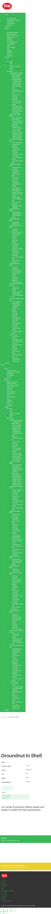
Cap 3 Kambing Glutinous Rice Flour (16, 284)
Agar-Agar (15, 207)
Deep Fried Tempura (15, 241)
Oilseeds (9, 50)
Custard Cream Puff (17, 122)
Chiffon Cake (15, 361)
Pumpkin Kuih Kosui (17, 154)
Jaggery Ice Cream (17, 136)
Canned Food (10, 37)
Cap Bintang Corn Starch (16, 73)
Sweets (11, 68)
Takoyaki (14, 238)
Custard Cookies (16, 129)
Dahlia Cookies (16, 131)
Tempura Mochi (16, 109)
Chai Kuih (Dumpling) (15, 229)
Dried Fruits (10, 40)
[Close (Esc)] (1, 910)
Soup (11, 63)
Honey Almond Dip (17, 341)
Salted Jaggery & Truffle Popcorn (16, 190)
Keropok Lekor (16, 223)
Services (7, 27)
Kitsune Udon (15, 149)
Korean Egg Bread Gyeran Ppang (17, 75)
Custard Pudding (16, 137)
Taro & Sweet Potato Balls (17, 161)
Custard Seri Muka (17, 121)
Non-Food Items (11, 47)
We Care (9, 25)
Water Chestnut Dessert (16, 216)
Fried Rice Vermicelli (14, 349)
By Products (10, 71)
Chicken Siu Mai (16, 81)
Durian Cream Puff (17, 111)
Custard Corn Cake (17, 132)
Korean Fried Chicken (15, 274)
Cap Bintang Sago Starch (14, 219)
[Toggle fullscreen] (9, 910)
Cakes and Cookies (15, 66)
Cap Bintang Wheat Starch (14, 264)
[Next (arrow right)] (5, 912)
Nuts (8, 49)
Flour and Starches (12, 42)
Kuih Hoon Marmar (17, 142)
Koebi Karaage (16, 212)
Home (2, 717)
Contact (7, 363)
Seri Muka (14, 179)
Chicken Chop (16, 94)
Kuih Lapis (15, 156)
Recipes (7, 57)
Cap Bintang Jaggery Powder (15, 165)
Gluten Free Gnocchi (15, 236)
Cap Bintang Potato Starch (14, 209)
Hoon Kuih (15, 147)
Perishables (10, 52)
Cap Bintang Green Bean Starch (16, 140)
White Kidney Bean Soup (17, 355)
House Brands (10, 23)
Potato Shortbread (17, 214)
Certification (10, 22)
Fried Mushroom (16, 83)
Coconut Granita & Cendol (17, 158)
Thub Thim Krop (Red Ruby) (16, 203)
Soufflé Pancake (16, 134)
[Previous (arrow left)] (1, 912)
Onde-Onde (15, 177)
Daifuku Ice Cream (17, 107)
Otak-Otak (15, 89)
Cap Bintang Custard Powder (15, 115)
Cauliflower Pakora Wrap (17, 87)
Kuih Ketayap (15, 182)
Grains (8, 45)
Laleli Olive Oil (13, 335)
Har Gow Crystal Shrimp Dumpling (16, 78)
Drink (11, 69)
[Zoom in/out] (13, 910)
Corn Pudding (16, 112)
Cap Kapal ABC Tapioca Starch (15, 226)
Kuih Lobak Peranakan (15, 98)
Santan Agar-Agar (17, 205)
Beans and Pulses (11, 34)
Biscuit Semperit (16, 127)
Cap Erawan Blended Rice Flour (16, 299)
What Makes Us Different (13, 20)
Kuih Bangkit (15, 222)
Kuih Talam (15, 152)
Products (7, 28)
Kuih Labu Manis (16, 281)
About (6, 14)
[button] (12, 365)
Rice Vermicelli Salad (16, 175)
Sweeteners (10, 55)
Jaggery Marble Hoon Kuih (16, 145)
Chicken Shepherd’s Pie (17, 92)
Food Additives (11, 44)
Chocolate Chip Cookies (16, 103)
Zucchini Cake (16, 359)
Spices (8, 54)
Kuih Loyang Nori (16, 101)
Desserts (9, 39)
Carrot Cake (15, 187)
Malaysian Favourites (12, 32)
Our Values (4, 892)
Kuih (11, 64)
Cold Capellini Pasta (17, 339)
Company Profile (11, 18)
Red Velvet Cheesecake (15, 125)
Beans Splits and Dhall (13, 35)
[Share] (5, 910)
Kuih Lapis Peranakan (15, 254)
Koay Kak (14, 96)
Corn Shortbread (16, 106)
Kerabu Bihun (15, 170)
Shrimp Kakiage (16, 84)
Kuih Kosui (15, 151)
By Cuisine (10, 61)
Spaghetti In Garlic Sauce (17, 345)
